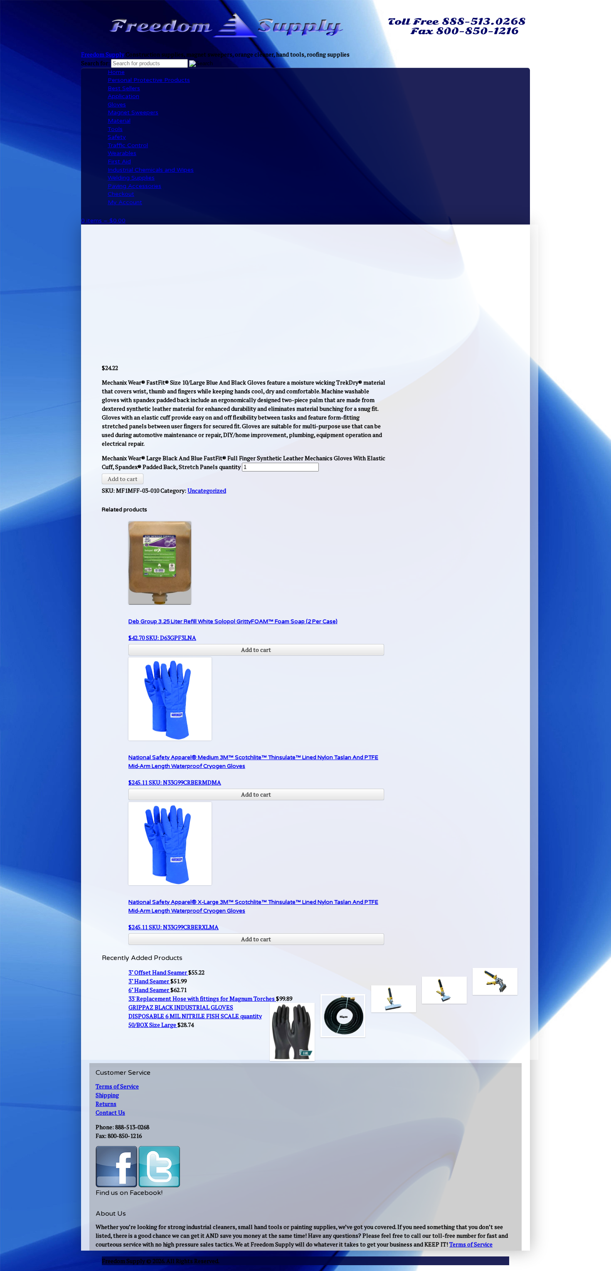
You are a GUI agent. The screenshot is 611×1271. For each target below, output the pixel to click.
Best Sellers (124, 88)
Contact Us (110, 1112)
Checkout (121, 193)
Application (123, 96)
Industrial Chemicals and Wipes (151, 169)
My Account (125, 202)
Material (119, 120)
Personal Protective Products (149, 80)
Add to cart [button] (256, 650)
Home (116, 72)
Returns (106, 1104)
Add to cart (123, 479)
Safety (117, 137)
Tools (115, 129)
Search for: (95, 63)
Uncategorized (206, 490)
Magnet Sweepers (133, 112)
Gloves (117, 104)
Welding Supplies (131, 177)
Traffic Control (128, 145)
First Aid (119, 161)
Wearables (122, 153)
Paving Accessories (134, 186)
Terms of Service (117, 1086)
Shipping (107, 1095)
